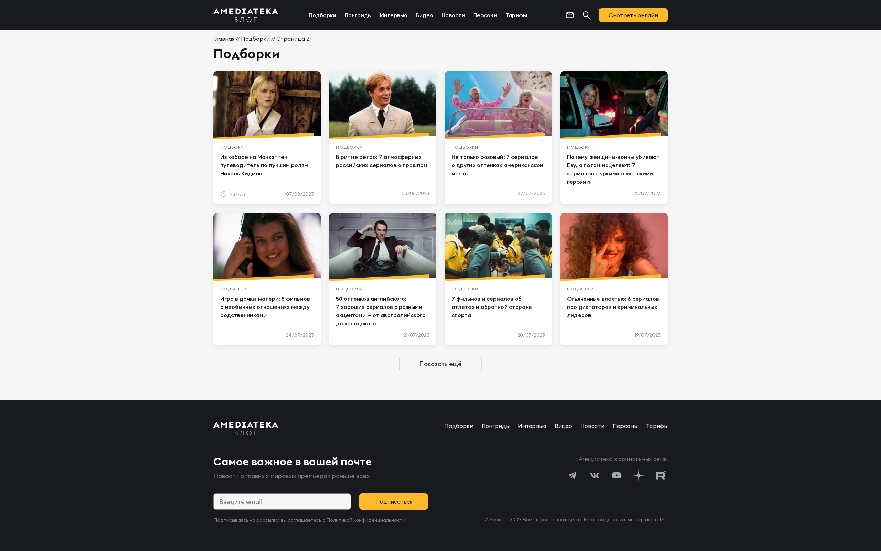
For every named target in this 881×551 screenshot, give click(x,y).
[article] (267, 137)
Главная (223, 38)
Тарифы (516, 15)
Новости (453, 15)
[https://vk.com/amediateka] (595, 475)
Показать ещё (440, 364)
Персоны (485, 15)
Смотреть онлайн (633, 15)
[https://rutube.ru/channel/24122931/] (661, 475)
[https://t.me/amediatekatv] (573, 475)
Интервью (393, 15)
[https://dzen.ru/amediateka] (639, 475)
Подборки (322, 15)
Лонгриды (358, 15)
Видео (424, 15)
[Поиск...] (586, 15)
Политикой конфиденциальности (365, 520)
